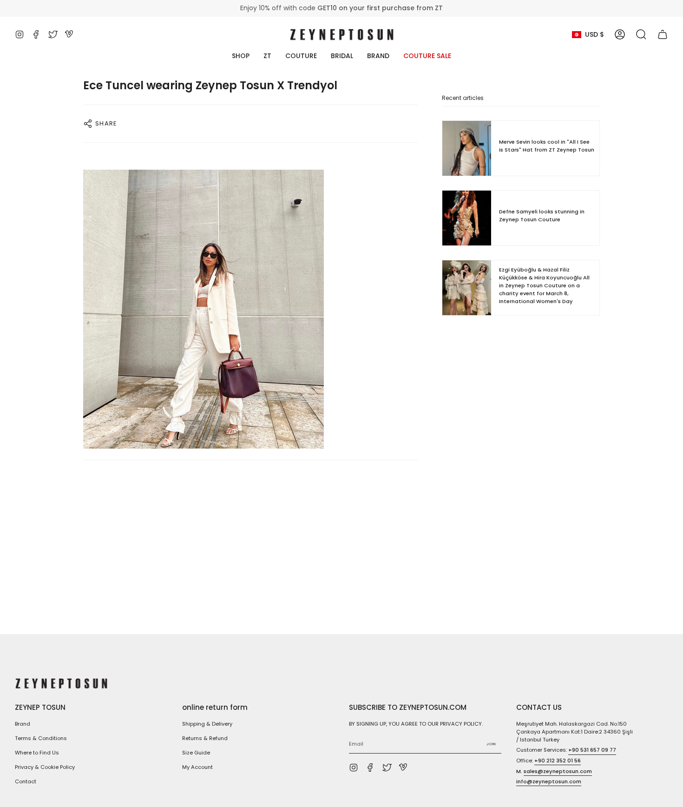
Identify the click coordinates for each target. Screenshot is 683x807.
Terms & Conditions (41, 738)
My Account (197, 767)
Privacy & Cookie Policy (45, 767)
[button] (641, 34)
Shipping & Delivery (207, 724)
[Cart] (662, 34)
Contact (25, 781)
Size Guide (196, 752)
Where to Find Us (37, 752)
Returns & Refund (205, 738)
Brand (22, 724)
